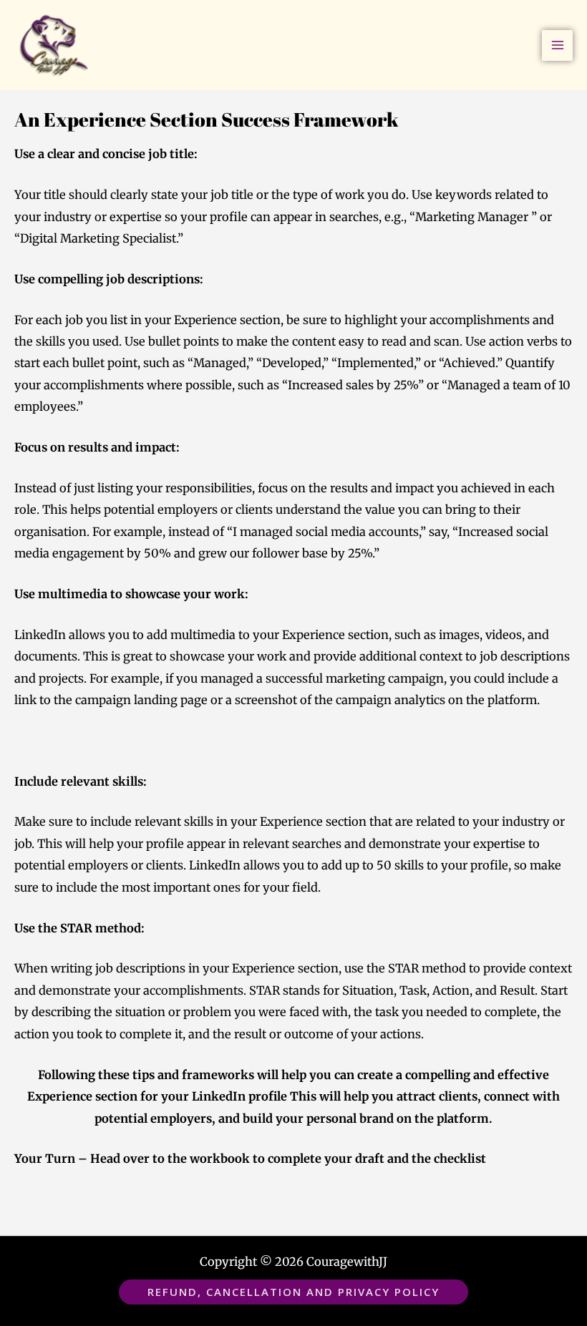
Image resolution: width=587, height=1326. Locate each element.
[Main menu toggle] (557, 45)
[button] (293, 1292)
